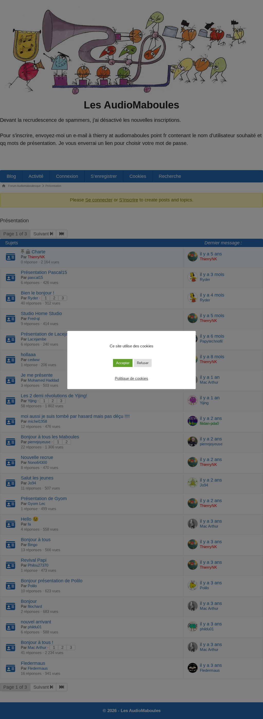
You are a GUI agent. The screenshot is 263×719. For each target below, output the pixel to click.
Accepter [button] (122, 363)
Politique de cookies (131, 378)
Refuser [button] (142, 363)
